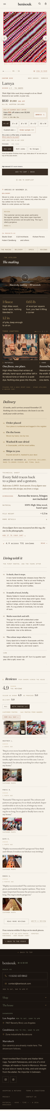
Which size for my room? (10, 137)
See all (11, 717)
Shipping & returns (12, 1091)
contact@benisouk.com (19, 983)
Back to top (26, 952)
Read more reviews (16, 921)
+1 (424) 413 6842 (17, 975)
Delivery (19, 250)
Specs (31, 250)
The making (6, 250)
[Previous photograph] (4, 38)
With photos (20, 706)
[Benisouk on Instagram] (6, 1079)
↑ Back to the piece (15, 941)
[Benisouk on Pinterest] (13, 1079)
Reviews (43, 250)
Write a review (38, 921)
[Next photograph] (45, 38)
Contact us (31, 1097)
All (6, 706)
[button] (39, 3)
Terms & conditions (35, 1091)
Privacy (6, 1097)
